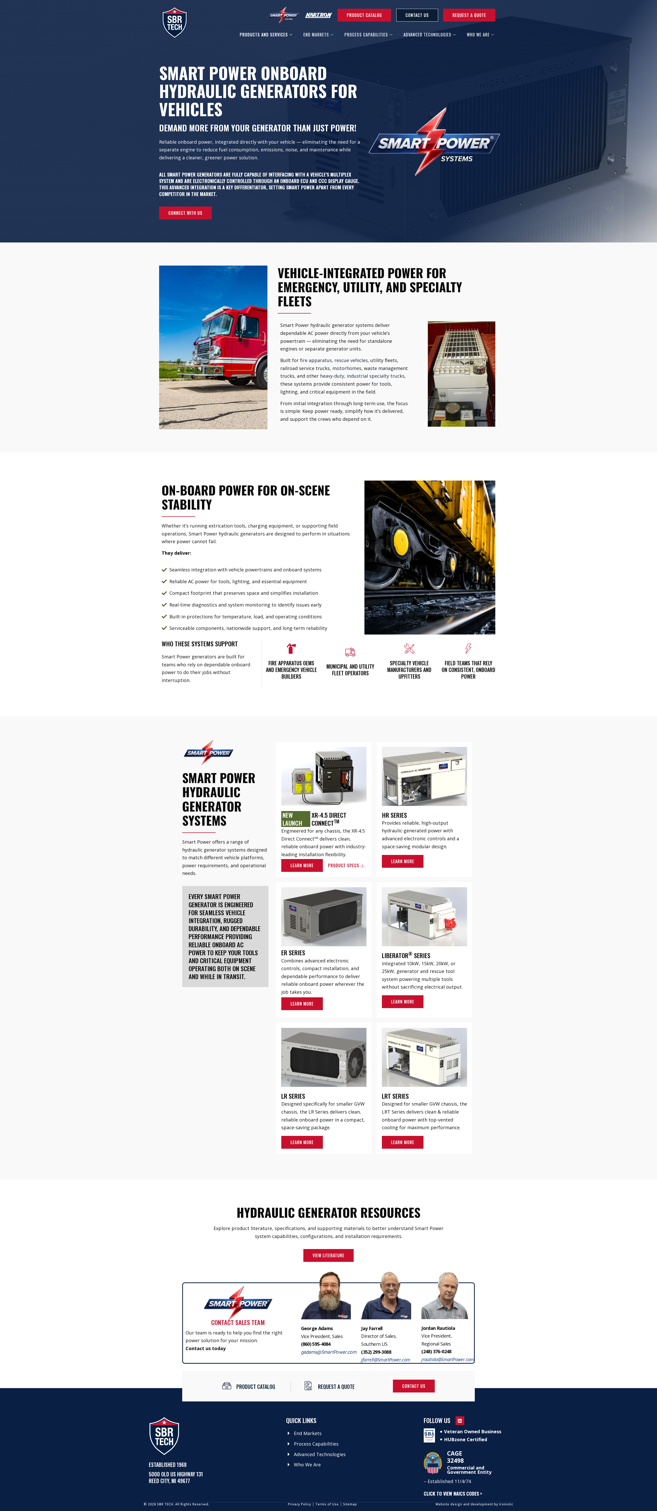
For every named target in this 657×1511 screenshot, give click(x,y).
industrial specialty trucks (375, 376)
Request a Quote (336, 1386)
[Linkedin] (460, 1420)
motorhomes (346, 368)
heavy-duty (332, 376)
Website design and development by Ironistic (474, 1504)
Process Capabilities (366, 35)
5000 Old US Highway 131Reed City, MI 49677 (176, 1477)
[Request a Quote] (308, 1385)
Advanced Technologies (427, 35)
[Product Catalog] (226, 1385)
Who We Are (478, 35)
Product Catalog (255, 1386)
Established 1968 (168, 1464)
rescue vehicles (351, 360)
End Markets (316, 35)
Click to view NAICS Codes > (453, 1493)
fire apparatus (316, 360)
